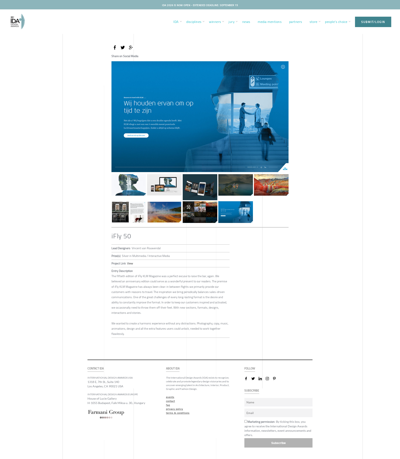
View (130, 263)
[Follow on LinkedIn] (262, 378)
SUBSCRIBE (251, 390)
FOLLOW (249, 368)
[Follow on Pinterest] (276, 378)
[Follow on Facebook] (247, 378)
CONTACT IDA (96, 368)
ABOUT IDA (173, 368)
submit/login (373, 22)
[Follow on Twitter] (254, 378)
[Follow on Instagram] (269, 378)
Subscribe (278, 443)
